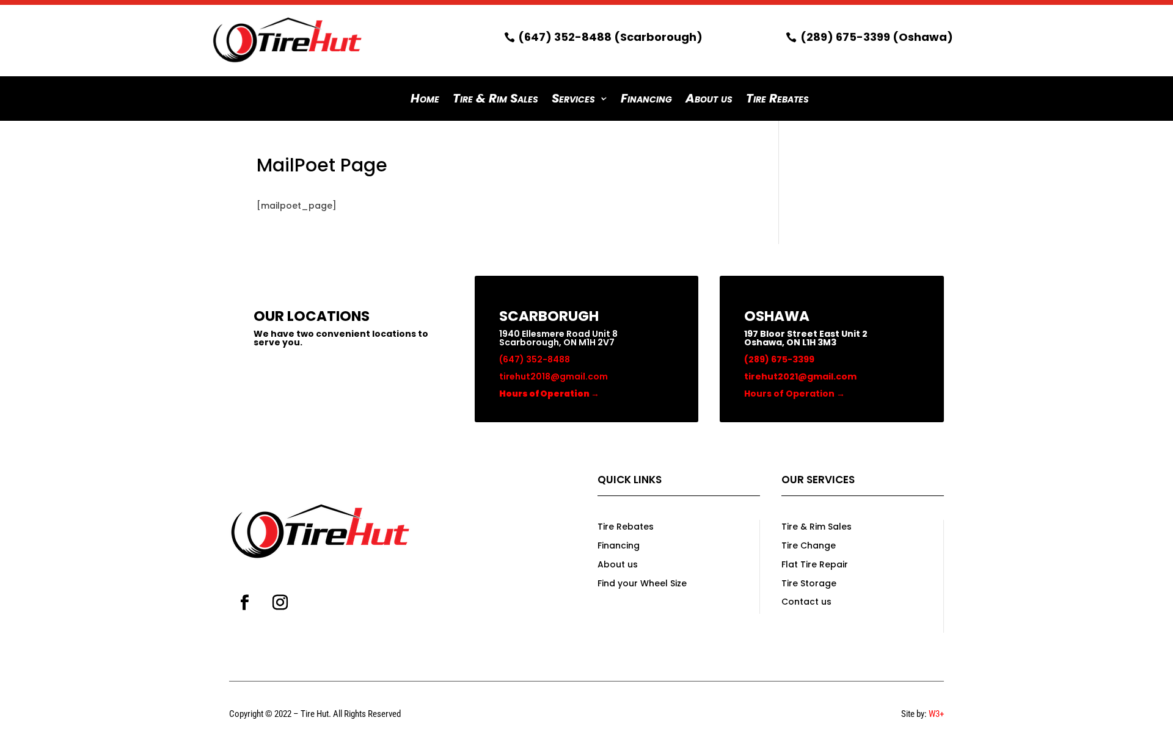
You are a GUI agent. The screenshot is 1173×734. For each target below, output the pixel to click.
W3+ (936, 713)
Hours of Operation (794, 393)
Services (573, 100)
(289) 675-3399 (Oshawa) (876, 37)
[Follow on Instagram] (280, 603)
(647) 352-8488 (534, 359)
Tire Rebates (777, 100)
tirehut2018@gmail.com (553, 376)
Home (425, 100)
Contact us (806, 601)
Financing (646, 100)
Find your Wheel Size (642, 583)
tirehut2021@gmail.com (800, 376)
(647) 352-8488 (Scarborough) (610, 37)
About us (709, 100)
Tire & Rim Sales (495, 100)
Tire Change (808, 545)
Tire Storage (808, 583)
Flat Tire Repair (814, 564)
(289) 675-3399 (779, 359)
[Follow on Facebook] (244, 603)
